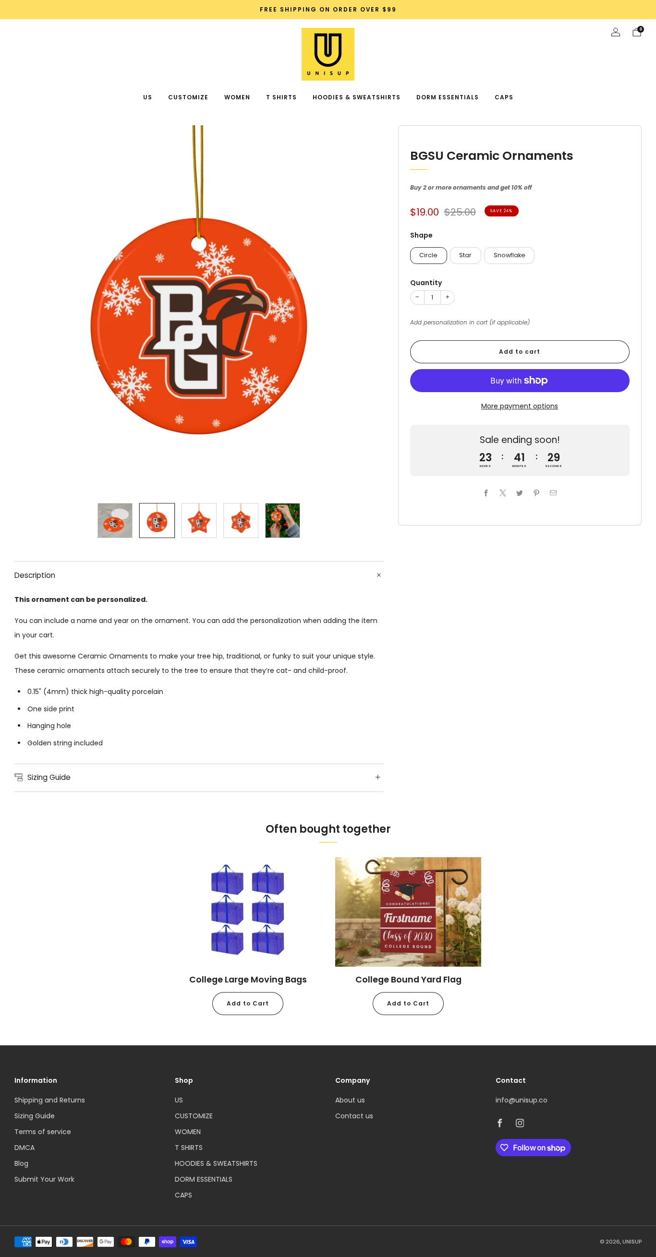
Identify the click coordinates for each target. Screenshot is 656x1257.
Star (465, 255)
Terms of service (42, 1132)
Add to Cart (248, 1003)
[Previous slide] (33, 310)
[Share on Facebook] (486, 493)
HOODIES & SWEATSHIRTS (357, 97)
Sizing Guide (34, 1116)
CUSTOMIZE (188, 97)
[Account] (615, 32)
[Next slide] (365, 310)
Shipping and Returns (49, 1100)
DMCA (24, 1147)
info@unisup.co (521, 1100)
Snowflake (509, 255)
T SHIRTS (281, 97)
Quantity (426, 282)
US (147, 97)
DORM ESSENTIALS (447, 97)
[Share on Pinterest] (537, 493)
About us (350, 1100)
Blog (21, 1163)
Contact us (354, 1116)
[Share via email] (553, 493)
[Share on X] (503, 493)
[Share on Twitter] (520, 493)
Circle (428, 255)
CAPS (504, 97)
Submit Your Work (44, 1179)
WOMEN (237, 97)
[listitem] (328, 9)
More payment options (519, 406)
